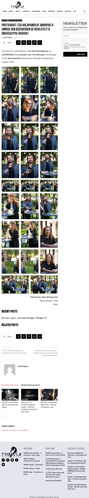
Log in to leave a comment (15, 430)
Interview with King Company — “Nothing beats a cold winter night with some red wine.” (45, 353)
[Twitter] (23, 42)
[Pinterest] (29, 42)
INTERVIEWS (36, 11)
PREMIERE (51, 11)
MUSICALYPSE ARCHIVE (15, 20)
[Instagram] (8, 460)
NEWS (17, 11)
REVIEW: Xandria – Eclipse (32, 468)
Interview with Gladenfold (54, 481)
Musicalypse (8, 37)
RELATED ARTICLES (10, 385)
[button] (84, 11)
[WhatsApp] (34, 42)
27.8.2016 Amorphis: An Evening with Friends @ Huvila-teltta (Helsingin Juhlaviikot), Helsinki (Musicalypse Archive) (55, 462)
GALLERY (60, 11)
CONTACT (68, 11)
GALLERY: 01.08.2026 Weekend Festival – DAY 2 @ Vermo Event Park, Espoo (77, 487)
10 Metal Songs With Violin (54, 469)
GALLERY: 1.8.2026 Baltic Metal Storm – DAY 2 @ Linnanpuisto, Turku (49, 405)
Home (5, 11)
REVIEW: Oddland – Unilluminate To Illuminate (32, 460)
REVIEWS (26, 11)
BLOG (44, 11)
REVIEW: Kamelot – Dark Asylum (33, 465)
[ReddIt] (39, 42)
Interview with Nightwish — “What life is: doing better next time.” (77, 455)
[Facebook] (18, 42)
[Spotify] (12, 460)
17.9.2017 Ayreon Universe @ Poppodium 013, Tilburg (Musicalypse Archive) (55, 475)
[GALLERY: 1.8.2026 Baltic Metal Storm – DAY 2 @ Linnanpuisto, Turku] (49, 395)
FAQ (74, 11)
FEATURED (5, 399)
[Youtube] (3, 464)
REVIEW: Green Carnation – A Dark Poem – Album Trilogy (32, 454)
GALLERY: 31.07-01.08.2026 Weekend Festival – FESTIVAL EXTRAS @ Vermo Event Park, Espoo (29, 407)
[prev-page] (3, 416)
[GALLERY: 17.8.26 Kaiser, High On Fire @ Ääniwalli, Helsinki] (10, 395)
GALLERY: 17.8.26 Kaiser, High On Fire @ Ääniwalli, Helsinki (10, 405)
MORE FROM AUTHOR (30, 385)
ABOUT (11, 11)
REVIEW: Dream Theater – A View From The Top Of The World (55, 454)
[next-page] (6, 416)
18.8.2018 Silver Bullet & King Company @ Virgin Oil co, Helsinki (14, 352)
